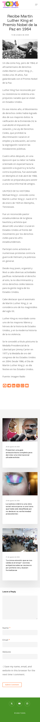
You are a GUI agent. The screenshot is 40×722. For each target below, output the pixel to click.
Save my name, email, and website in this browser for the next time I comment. (18, 670)
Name (6, 627)
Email (6, 639)
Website (6, 651)
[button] (36, 5)
